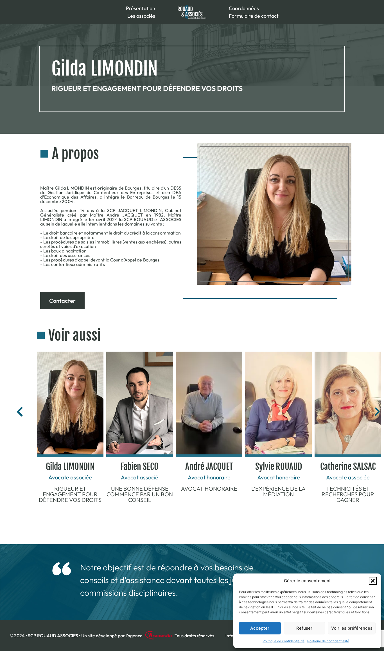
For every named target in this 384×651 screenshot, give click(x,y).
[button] (373, 581)
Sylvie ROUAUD (278, 466)
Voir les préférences (351, 628)
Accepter (259, 628)
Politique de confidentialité (283, 641)
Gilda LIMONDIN (70, 466)
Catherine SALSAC (348, 466)
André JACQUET (209, 466)
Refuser (304, 628)
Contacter (62, 300)
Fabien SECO (140, 466)
